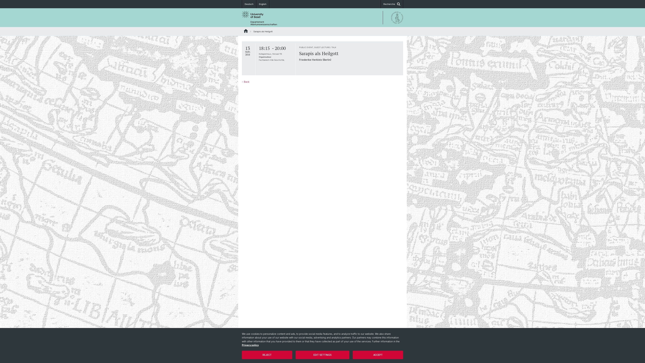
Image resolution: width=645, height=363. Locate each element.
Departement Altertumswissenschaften (263, 23)
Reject (267, 354)
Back (246, 81)
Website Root (246, 31)
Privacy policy (250, 345)
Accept (378, 354)
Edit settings (322, 354)
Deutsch (249, 4)
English (262, 4)
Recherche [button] (389, 4)
